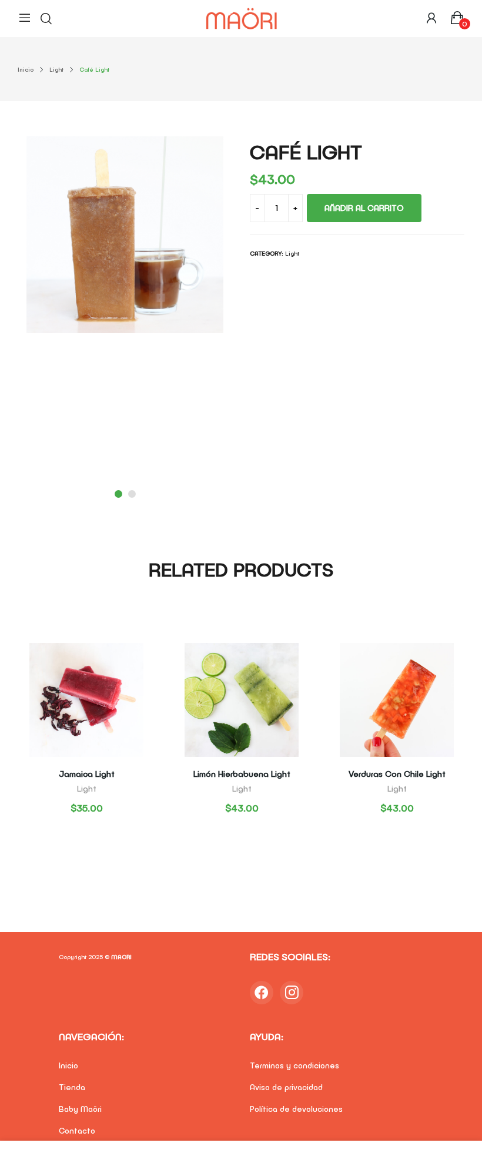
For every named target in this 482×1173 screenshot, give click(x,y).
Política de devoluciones (296, 1109)
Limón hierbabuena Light (241, 774)
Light (292, 253)
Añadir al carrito (364, 208)
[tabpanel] (124, 234)
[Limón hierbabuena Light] (242, 700)
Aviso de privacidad (286, 1087)
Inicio (68, 1065)
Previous (38, 318)
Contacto (77, 1130)
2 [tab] (132, 494)
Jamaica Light (87, 774)
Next (211, 318)
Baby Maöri (80, 1109)
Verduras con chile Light (397, 774)
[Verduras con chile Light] (397, 700)
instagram (291, 992)
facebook (261, 992)
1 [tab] (118, 494)
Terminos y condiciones (294, 1065)
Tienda (72, 1087)
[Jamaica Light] (86, 700)
